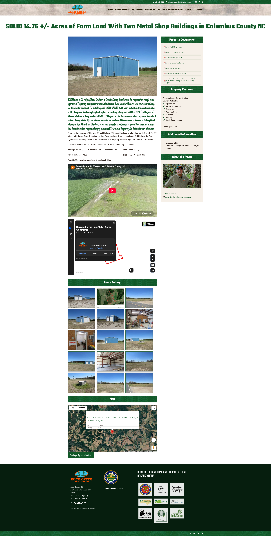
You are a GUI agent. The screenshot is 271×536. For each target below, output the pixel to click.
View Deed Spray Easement (175, 52)
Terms (154, 451)
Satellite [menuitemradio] (81, 408)
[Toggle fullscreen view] (153, 408)
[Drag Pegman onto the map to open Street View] (153, 448)
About (188, 10)
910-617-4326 (159, 2)
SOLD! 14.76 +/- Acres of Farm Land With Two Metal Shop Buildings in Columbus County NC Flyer (181, 81)
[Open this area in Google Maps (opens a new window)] (71, 451)
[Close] (136, 413)
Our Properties (122, 10)
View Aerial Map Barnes (174, 47)
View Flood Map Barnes (174, 58)
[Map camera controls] (153, 440)
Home (110, 10)
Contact (199, 10)
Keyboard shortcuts (129, 451)
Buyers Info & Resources (143, 10)
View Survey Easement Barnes (176, 74)
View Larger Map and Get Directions (80, 455)
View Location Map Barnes (175, 63)
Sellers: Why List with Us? (170, 10)
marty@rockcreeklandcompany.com (178, 197)
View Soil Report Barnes (174, 68)
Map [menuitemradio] (72, 408)
